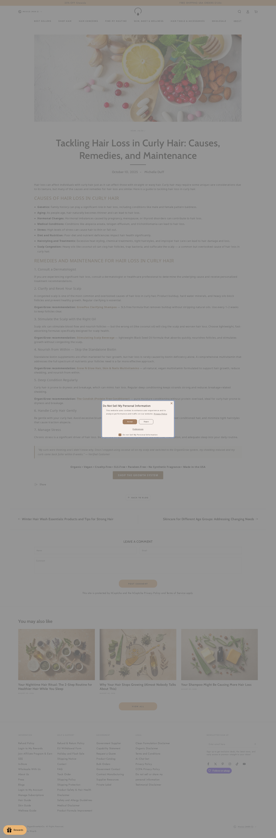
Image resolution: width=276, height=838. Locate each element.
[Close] (171, 403)
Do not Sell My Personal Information (140, 434)
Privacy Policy (160, 414)
